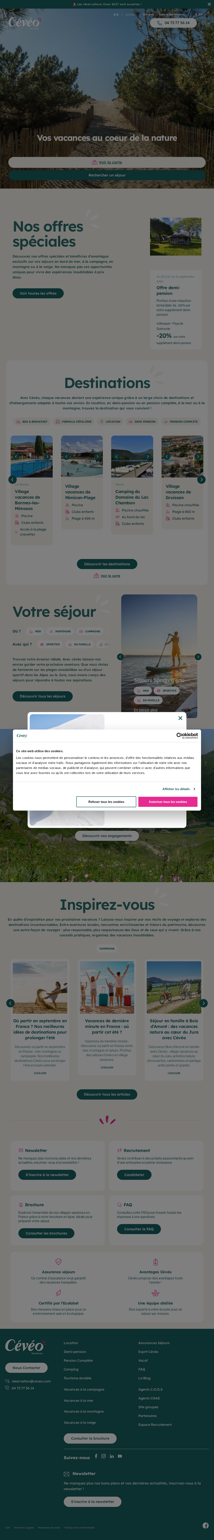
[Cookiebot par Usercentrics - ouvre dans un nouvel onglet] (179, 736)
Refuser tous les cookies (106, 801)
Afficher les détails (176, 789)
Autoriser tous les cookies (168, 801)
